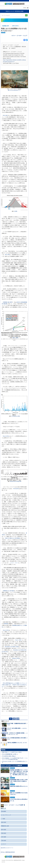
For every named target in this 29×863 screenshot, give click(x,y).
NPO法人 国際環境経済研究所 (8, 852)
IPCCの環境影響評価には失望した (10, 754)
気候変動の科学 (5, 25)
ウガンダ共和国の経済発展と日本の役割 (16, 737)
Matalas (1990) (15, 658)
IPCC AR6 (5, 115)
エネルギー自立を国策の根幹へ (14, 728)
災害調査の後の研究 (7, 302)
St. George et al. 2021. (16, 416)
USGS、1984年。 (15, 337)
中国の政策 (3, 840)
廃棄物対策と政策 (5, 826)
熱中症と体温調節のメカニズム (15, 742)
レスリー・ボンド (14, 562)
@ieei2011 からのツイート (7, 847)
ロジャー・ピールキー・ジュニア (19, 35)
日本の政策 (3, 836)
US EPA (15, 211)
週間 (11, 718)
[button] (24, 8)
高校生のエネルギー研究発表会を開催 (14, 11)
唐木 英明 (25, 742)
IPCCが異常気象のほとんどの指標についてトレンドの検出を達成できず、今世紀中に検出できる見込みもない (14, 685)
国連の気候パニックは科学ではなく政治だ (12, 752)
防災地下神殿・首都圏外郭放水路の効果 (16, 723)
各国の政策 (3, 822)
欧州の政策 (3, 829)
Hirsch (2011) (6, 436)
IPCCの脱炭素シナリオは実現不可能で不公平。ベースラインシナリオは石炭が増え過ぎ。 (14, 759)
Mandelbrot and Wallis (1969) (12, 646)
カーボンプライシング (6, 815)
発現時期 (6, 623)
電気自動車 (3, 811)
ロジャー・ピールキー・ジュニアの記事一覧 (14, 805)
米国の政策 (3, 833)
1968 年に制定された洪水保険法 (12, 538)
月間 (14, 718)
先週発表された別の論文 (8, 590)
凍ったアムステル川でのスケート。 (14, 90)
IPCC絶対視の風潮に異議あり (9, 756)
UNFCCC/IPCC (15, 25)
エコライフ (3, 844)
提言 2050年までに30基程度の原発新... (15, 733)
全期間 (17, 718)
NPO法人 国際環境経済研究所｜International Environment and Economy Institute (14, 4)
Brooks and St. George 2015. (15, 481)
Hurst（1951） (18, 640)
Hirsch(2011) (16, 488)
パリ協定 (3, 818)
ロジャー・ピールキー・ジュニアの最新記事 (11, 765)
